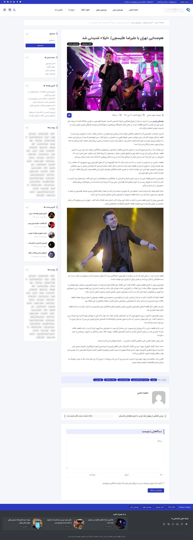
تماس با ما (58, 10)
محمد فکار (50, 174)
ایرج (46, 137)
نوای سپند (98, 379)
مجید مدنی (151, 115)
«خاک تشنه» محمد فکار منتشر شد (80, 416)
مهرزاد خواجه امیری (36, 178)
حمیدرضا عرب (43, 154)
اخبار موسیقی (148, 22)
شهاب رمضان (38, 161)
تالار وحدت (50, 150)
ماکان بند (44, 171)
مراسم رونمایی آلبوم (37, 174)
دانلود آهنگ (85, 10)
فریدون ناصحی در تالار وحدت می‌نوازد (42, 112)
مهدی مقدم (50, 178)
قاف (45, 168)
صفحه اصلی (133, 10)
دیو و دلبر (40, 157)
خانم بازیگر (32, 154)
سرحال (32, 157)
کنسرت (35, 188)
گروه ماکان (40, 195)
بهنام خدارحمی (42, 144)
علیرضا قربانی (41, 164)
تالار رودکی (33, 147)
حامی (35, 150)
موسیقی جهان (101, 10)
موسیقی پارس (123, 379)
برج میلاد (38, 140)
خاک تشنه (50, 157)
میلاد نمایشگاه (110, 379)
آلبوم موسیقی (43, 133)
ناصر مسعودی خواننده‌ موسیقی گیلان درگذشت (37, 233)
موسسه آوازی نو (48, 181)
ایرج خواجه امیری (36, 137)
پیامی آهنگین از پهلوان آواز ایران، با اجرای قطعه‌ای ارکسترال (141, 416)
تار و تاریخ (43, 147)
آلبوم (52, 133)
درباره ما (72, 10)
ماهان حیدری (36, 168)
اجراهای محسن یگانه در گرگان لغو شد (42, 115)
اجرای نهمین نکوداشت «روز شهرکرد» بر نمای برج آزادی (37, 213)
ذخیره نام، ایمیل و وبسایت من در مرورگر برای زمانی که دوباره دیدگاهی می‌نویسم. (132, 483)
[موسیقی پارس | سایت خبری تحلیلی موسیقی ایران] (177, 10)
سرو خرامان (50, 161)
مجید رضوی (34, 171)
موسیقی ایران (118, 10)
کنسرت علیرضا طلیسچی (140, 379)
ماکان (52, 171)
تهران (153, 379)
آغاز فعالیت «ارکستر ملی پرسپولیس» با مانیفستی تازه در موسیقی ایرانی (138, 2)
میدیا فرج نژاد (49, 185)
